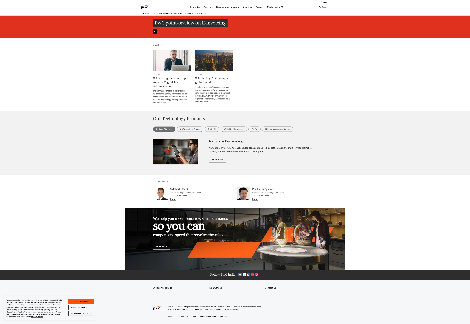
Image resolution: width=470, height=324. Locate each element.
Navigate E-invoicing (189, 13)
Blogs (203, 13)
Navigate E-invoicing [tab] (164, 129)
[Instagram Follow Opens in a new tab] (256, 275)
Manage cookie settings (81, 313)
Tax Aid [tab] (254, 129)
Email (173, 199)
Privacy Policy (37, 317)
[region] (50, 308)
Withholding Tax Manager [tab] (234, 129)
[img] (155, 31)
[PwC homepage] (145, 6)
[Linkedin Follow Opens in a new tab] (248, 275)
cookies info (15, 314)
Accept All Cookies (81, 301)
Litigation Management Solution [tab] (277, 129)
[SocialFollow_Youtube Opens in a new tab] (252, 275)
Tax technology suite (168, 13)
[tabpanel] (235, 152)
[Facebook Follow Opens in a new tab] (240, 275)
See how (160, 246)
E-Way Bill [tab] (212, 129)
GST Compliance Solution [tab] (190, 129)
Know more (217, 159)
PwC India (145, 13)
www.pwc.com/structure (214, 309)
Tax (154, 13)
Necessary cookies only (81, 307)
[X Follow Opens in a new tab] (244, 275)
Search (325, 7)
